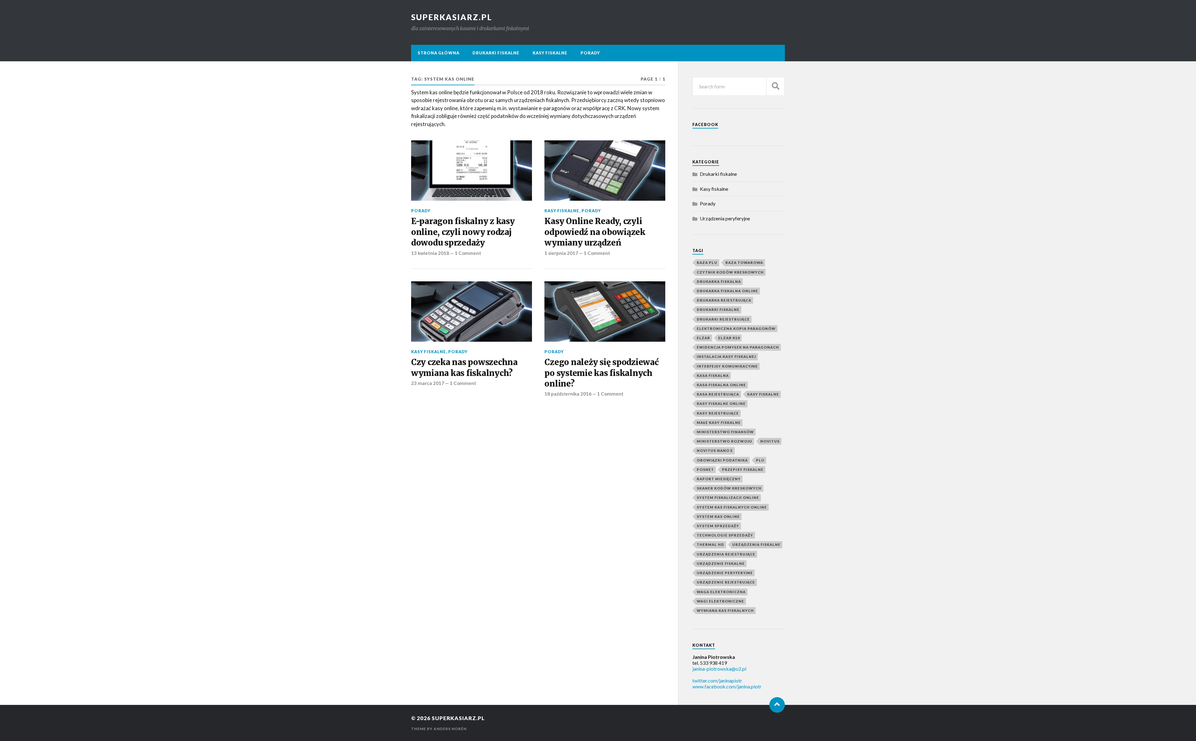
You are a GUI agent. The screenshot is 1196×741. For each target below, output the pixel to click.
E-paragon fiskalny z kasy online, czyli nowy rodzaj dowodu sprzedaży (463, 232)
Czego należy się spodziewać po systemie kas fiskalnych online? (601, 373)
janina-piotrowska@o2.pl (719, 669)
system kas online (718, 516)
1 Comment (468, 253)
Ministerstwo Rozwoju (724, 441)
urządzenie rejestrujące (726, 582)
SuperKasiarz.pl (451, 17)
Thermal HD (710, 544)
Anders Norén (450, 728)
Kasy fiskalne (550, 52)
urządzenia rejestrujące (726, 554)
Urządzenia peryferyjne (725, 218)
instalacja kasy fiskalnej (726, 356)
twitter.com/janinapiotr (717, 680)
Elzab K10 (729, 338)
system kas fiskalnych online (732, 507)
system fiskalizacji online (728, 497)
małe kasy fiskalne (719, 422)
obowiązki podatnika (722, 460)
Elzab (703, 338)
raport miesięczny (719, 479)
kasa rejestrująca (718, 394)
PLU (760, 460)
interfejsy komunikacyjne (727, 366)
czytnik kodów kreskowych (730, 272)
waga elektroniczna (721, 592)
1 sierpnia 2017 (561, 253)
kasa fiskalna (713, 375)
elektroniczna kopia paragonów (736, 328)
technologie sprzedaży (725, 535)
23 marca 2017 (427, 383)
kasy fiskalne (763, 394)
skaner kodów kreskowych (729, 488)
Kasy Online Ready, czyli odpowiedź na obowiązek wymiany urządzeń (594, 232)
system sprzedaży (718, 526)
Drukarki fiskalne (496, 52)
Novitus (770, 441)
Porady (590, 52)
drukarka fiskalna (719, 281)
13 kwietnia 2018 (430, 253)
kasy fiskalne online (721, 403)
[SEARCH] (775, 86)
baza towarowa (744, 262)
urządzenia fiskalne (756, 544)
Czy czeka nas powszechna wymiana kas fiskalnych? (464, 367)
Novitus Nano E (715, 450)
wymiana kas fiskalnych (725, 610)
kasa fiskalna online (721, 385)
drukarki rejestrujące (723, 319)
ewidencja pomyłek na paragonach (738, 347)
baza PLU (707, 262)
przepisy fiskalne (742, 469)
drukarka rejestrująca (724, 300)
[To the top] (777, 705)
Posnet (705, 469)
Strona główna (438, 52)
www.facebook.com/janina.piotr (727, 686)
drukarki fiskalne (718, 309)
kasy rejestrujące (718, 413)
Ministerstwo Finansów (725, 432)
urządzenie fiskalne (721, 563)
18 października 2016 (567, 393)
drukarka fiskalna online (727, 291)
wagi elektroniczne (720, 601)
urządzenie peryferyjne (725, 573)
